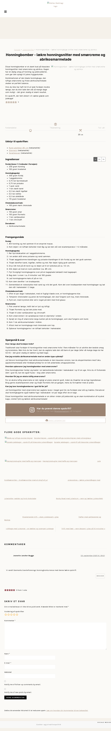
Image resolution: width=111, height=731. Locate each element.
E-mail (7, 663)
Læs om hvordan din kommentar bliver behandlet (67, 710)
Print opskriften (56, 420)
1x (95, 159)
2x (99, 159)
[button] (5, 12)
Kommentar (10, 621)
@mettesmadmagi (61, 411)
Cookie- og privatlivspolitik (48, 724)
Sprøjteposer (14, 153)
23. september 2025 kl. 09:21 (93, 556)
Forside (17, 50)
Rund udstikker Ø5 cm (18, 148)
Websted (8, 672)
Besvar (100, 576)
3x (103, 159)
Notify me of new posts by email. (18, 692)
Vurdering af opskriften (14, 611)
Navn (7, 654)
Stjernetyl (13, 150)
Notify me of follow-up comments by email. (22, 684)
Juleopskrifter (28, 50)
